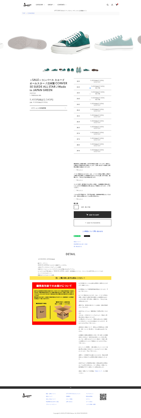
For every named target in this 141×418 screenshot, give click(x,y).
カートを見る (89, 401)
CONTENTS (61, 5)
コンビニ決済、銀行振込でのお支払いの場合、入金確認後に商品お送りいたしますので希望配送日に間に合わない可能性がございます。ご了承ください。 (92, 186)
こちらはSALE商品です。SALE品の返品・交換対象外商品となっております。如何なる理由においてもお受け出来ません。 (92, 195)
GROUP (50, 5)
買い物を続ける (78, 246)
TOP (23, 13)
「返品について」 (98, 371)
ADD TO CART (94, 215)
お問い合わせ (69, 401)
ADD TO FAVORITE (93, 223)
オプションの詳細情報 (38, 108)
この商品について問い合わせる (92, 231)
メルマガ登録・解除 (91, 404)
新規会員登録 (89, 396)
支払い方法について (51, 399)
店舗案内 (68, 396)
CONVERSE (31, 13)
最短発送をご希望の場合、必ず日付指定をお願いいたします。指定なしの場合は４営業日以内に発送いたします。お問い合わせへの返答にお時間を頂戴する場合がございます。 (92, 165)
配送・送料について (51, 393)
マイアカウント (89, 393)
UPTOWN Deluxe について (73, 393)
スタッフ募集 (69, 399)
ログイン (88, 399)
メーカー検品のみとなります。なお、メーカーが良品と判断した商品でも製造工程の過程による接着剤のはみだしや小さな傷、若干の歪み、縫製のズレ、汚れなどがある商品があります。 (92, 175)
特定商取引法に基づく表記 (80, 244)
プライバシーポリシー (51, 404)
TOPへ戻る (70, 387)
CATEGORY (39, 5)
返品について (77, 241)
